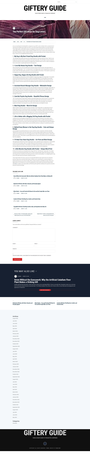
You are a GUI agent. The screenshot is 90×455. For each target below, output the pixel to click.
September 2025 (16, 346)
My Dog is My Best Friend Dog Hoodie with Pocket (30, 56)
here (16, 163)
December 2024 (16, 369)
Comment (15, 227)
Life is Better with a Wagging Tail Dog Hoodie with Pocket (32, 116)
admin (18, 28)
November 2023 (16, 402)
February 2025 (16, 364)
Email (36, 243)
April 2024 (15, 389)
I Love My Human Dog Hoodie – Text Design (28, 65)
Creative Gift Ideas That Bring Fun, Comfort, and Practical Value (26, 199)
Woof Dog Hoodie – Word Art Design (25, 106)
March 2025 (15, 361)
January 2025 (15, 366)
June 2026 (15, 323)
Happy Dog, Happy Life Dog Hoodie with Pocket (29, 75)
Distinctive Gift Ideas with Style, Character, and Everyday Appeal (27, 183)
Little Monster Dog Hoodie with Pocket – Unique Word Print (33, 149)
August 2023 (15, 409)
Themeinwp (58, 448)
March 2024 (15, 392)
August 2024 (15, 379)
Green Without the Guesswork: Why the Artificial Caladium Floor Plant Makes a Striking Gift (32, 176)
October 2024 (15, 374)
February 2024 (16, 394)
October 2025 (15, 343)
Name (14, 243)
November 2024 (16, 371)
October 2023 (15, 404)
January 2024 (15, 397)
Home (45, 17)
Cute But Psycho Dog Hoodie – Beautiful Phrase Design (31, 96)
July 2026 (15, 320)
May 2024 (15, 386)
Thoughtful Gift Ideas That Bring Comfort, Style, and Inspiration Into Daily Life (29, 206)
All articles (15, 423)
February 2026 (16, 333)
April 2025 (15, 359)
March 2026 (15, 331)
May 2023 (15, 417)
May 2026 (15, 326)
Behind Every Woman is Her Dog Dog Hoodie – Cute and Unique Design (33, 128)
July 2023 (15, 412)
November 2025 (16, 341)
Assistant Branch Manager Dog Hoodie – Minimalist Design (33, 86)
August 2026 (15, 318)
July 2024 (15, 381)
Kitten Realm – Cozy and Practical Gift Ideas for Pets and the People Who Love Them (31, 191)
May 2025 (15, 356)
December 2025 (16, 338)
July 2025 (15, 351)
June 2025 (15, 354)
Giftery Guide (45, 8)
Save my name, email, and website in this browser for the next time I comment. (32, 255)
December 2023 (16, 399)
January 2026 (15, 336)
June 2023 (15, 414)
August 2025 (15, 348)
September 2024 (16, 376)
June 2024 (15, 384)
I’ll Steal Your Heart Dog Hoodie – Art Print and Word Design (33, 140)
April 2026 (15, 328)
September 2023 (16, 407)
